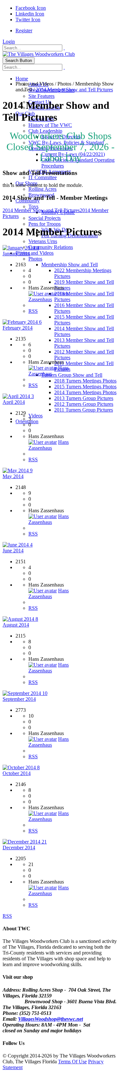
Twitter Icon (27, 19)
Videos (35, 415)
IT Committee (42, 177)
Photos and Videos (34, 253)
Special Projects (44, 218)
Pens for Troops (44, 224)
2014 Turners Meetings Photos (85, 392)
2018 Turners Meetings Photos (85, 380)
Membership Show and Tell (69, 264)
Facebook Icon (30, 8)
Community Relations (50, 247)
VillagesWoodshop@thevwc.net (50, 1019)
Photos (35, 258)
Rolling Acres (42, 189)
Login (9, 41)
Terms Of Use (72, 1061)
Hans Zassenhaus (48, 296)
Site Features (41, 96)
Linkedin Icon (29, 13)
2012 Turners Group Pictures (83, 404)
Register (23, 30)
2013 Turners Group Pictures (83, 398)
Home (21, 78)
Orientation (26, 421)
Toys (33, 206)
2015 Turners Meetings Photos (85, 386)
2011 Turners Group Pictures (83, 410)
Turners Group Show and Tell (71, 375)
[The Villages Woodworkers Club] (39, 54)
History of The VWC (50, 125)
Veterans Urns (42, 241)
